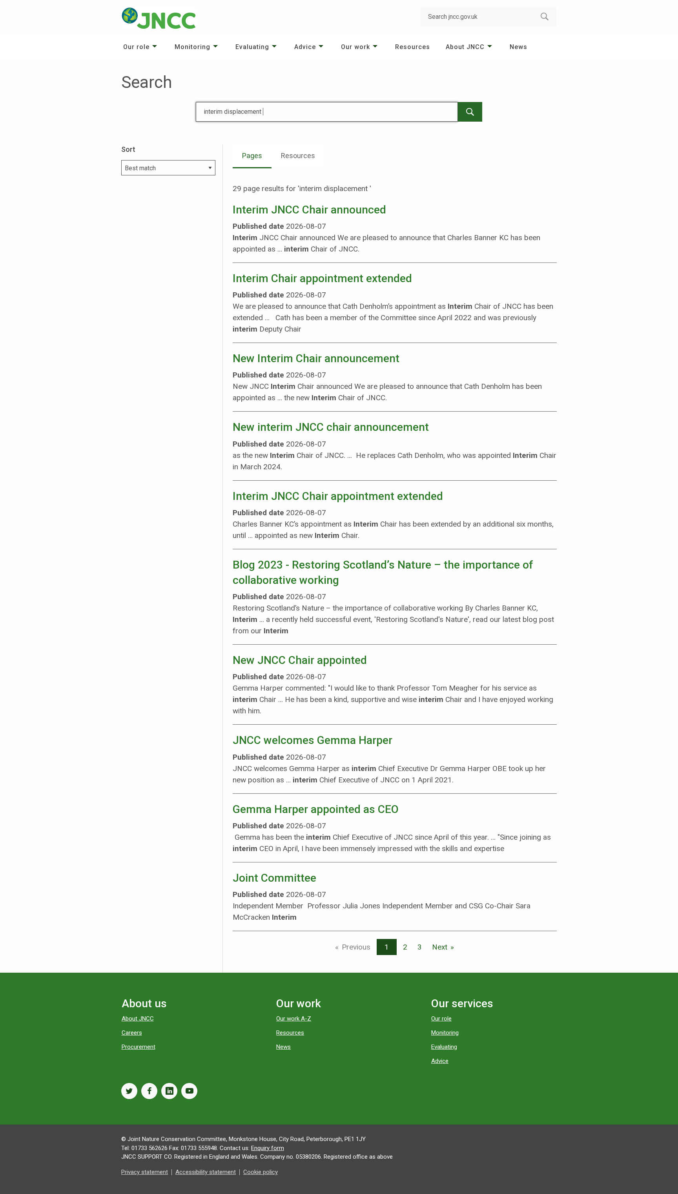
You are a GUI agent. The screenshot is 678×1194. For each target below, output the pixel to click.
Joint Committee (274, 877)
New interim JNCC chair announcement (331, 427)
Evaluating (252, 47)
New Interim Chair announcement (316, 358)
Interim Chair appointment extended (322, 278)
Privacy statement (144, 1172)
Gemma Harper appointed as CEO (316, 809)
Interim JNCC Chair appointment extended (338, 496)
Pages (252, 155)
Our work (355, 47)
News (518, 47)
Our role (136, 47)
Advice (305, 47)
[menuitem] (141, 47)
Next (439, 947)
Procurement (138, 1046)
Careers (132, 1032)
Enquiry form (267, 1148)
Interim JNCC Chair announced (309, 209)
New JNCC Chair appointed (300, 660)
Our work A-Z (293, 1018)
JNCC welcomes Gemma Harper (312, 740)
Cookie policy (260, 1172)
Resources (412, 47)
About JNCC (465, 47)
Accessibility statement (205, 1172)
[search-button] (544, 16)
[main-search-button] (470, 112)
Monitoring (192, 47)
